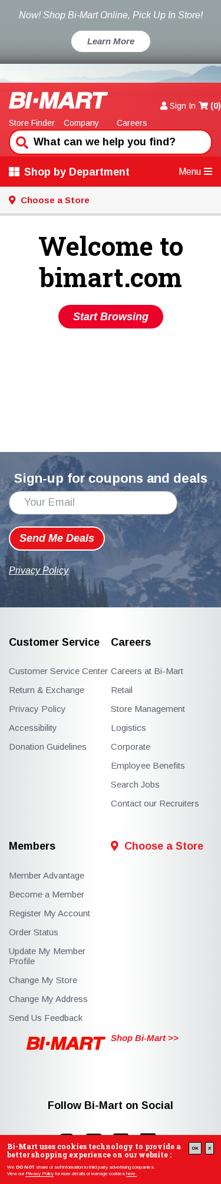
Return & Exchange (46, 690)
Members (32, 846)
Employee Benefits (148, 765)
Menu (190, 172)
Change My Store (43, 980)
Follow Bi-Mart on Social (110, 1105)
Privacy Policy (39, 1173)
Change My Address (48, 999)
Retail (122, 690)
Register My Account (49, 913)
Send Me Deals (56, 538)
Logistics (128, 728)
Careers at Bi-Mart (147, 671)
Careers (132, 123)
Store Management (148, 709)
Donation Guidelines (48, 746)
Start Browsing (111, 317)
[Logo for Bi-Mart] (58, 100)
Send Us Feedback (46, 1018)
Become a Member (46, 894)
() (215, 105)
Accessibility (33, 728)
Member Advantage (46, 875)
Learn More (110, 41)
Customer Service (54, 642)
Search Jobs (135, 784)
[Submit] (20, 141)
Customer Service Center (58, 671)
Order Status (33, 932)
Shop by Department (77, 172)
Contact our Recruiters (155, 803)
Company (81, 123)
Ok (195, 1148)
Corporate (130, 746)
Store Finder (32, 123)
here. (131, 1173)
